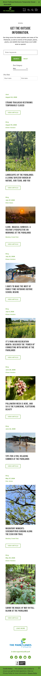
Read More (7, 4)
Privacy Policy (32, 673)
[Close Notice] (39, 668)
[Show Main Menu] (36, 9)
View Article (13, 112)
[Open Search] (32, 9)
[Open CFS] (24, 9)
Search (16, 59)
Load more (20, 628)
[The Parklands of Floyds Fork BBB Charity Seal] (20, 665)
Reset (25, 59)
